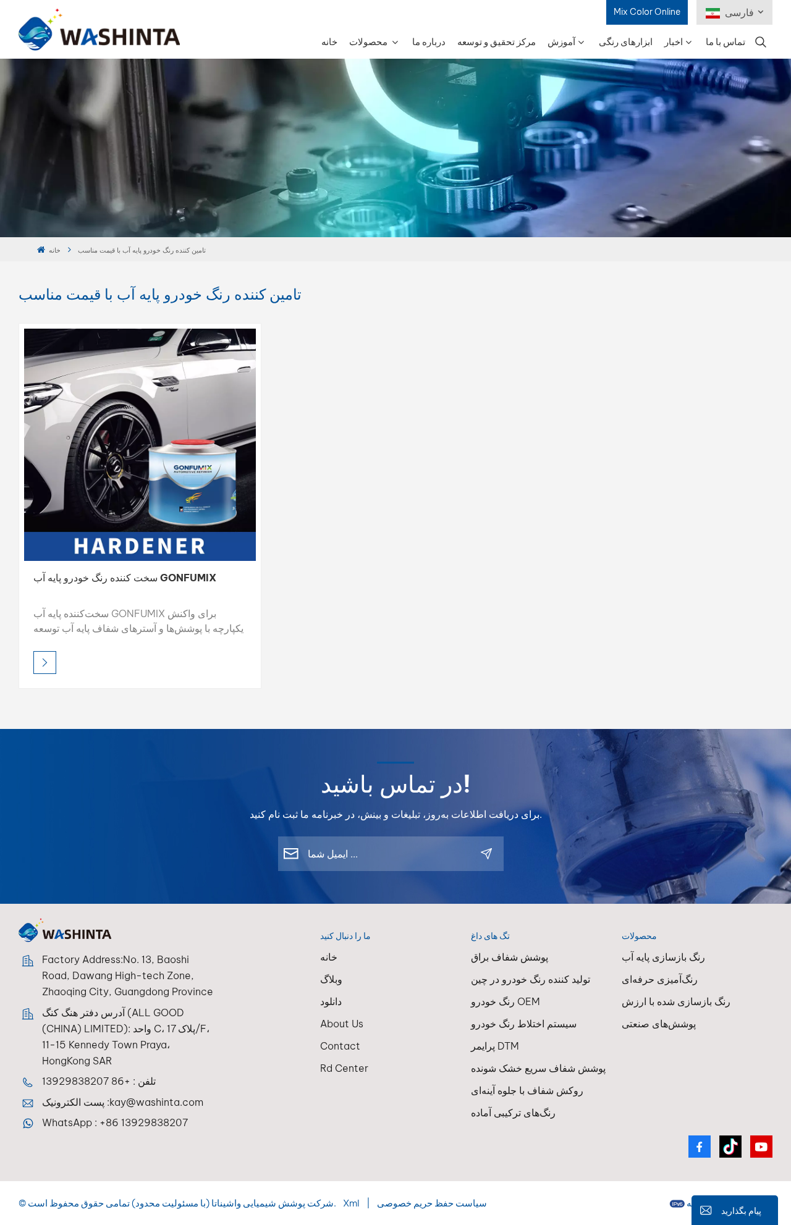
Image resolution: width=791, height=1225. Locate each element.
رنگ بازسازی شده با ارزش (676, 1001)
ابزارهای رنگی (626, 42)
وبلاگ (331, 979)
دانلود (331, 1001)
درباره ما (429, 42)
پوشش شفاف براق (509, 957)
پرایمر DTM (495, 1046)
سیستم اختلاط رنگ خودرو (524, 1023)
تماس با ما (725, 42)
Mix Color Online (647, 11)
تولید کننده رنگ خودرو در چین (530, 979)
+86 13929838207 (86, 1081)
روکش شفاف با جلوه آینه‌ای (527, 1090)
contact (340, 1046)
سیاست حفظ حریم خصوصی (432, 1203)
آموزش (561, 42)
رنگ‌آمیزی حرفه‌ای (660, 979)
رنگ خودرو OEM (505, 1001)
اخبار (673, 42)
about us (341, 1023)
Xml (351, 1203)
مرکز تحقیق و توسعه (496, 42)
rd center (344, 1068)
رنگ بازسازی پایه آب (663, 957)
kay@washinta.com (156, 1102)
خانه (329, 42)
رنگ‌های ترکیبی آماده (513, 1112)
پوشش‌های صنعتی (659, 1023)
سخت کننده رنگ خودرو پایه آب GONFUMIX (124, 577)
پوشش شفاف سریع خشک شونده (538, 1068)
